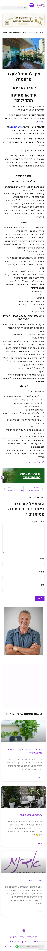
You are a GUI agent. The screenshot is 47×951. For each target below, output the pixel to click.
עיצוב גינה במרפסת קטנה (31, 815)
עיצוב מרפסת (28, 32)
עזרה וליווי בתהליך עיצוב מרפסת (23, 941)
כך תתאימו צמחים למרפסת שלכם (29, 475)
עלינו (22, 937)
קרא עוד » (38, 777)
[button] (31, 5)
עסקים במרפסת (35, 880)
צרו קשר (13, 937)
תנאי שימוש (32, 937)
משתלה (8, 946)
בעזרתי (41, 121)
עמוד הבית (39, 32)
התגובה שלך (38, 521)
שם (42, 558)
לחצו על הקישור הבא (35, 462)
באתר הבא (18, 127)
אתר (42, 584)
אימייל (40, 571)
